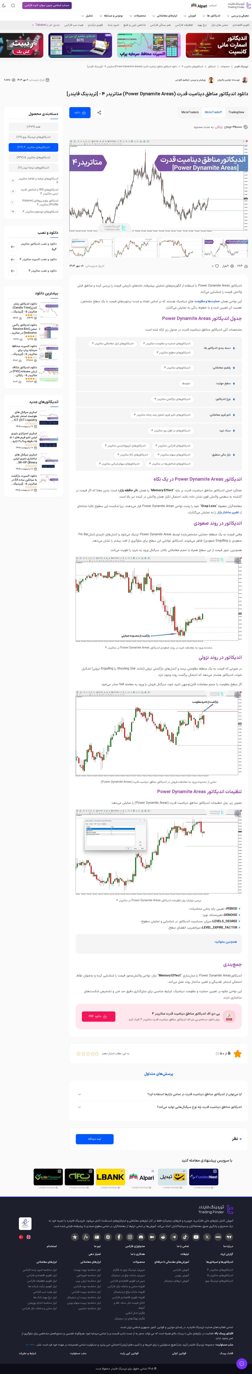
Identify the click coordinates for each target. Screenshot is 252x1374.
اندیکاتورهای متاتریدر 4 (192, 66)
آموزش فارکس (181, 1270)
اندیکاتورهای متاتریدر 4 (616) (33, 147)
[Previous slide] (246, 45)
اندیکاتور (212, 66)
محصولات (225, 66)
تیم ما (97, 1246)
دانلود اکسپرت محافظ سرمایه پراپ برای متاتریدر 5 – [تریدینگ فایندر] (24, 352)
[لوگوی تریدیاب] (238, 5)
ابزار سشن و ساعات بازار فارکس (39, 1308)
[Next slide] (6, 45)
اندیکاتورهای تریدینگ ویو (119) (33, 137)
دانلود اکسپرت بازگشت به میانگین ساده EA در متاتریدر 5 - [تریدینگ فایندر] (24, 482)
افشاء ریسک (226, 1353)
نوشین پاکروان (224, 80)
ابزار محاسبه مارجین (89, 1308)
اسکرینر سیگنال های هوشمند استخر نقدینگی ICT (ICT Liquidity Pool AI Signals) (23, 418)
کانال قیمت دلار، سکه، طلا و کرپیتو (129, 1305)
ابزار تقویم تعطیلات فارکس (42, 1281)
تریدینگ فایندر (241, 66)
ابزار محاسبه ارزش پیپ (88, 1281)
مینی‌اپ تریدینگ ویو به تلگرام (129, 1270)
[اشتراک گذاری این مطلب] (99, 112)
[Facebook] (119, 1237)
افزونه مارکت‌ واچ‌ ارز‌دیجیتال (129, 1292)
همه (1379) (33, 127)
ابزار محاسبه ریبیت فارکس (86, 1292)
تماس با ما (183, 1246)
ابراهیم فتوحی (182, 80)
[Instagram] (130, 1237)
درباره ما (228, 1246)
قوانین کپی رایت (129, 1353)
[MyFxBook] (86, 1237)
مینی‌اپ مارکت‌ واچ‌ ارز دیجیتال (128, 1275)
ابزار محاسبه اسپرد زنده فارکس (40, 1270)
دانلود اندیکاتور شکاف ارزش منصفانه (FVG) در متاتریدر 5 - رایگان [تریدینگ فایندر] (23, 373)
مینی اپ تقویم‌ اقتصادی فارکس (127, 1281)
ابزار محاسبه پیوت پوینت (87, 1270)
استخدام (52, 1246)
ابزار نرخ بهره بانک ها (45, 1297)
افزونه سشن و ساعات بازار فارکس (126, 1286)
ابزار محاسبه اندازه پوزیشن (42, 1303)
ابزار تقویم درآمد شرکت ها (42, 1286)
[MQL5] (218, 1237)
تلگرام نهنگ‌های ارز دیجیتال (130, 1319)
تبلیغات (184, 1254)
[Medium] (152, 1237)
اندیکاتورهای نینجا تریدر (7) (33, 168)
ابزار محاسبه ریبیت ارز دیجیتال (84, 1297)
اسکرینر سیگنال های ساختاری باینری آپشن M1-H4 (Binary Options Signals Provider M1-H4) (25, 463)
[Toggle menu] (241, 1363)
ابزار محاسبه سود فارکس (87, 1286)
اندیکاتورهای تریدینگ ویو (219, 1281)
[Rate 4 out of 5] (83, 1054)
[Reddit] (163, 1237)
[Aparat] (108, 1237)
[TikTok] (185, 1237)
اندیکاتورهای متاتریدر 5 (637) (33, 157)
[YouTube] (196, 1237)
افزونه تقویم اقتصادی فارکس (128, 1297)
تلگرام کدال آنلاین (135, 1313)
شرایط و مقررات (27, 1353)
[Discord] (141, 1237)
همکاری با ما (138, 1254)
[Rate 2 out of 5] (93, 1054)
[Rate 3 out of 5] (88, 1054)
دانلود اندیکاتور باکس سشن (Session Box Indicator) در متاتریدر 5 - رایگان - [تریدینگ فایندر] (24, 333)
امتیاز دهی (95, 1254)
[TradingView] (229, 1237)
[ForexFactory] (97, 1237)
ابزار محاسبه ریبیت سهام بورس (84, 1303)
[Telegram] (174, 1237)
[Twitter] (207, 1237)
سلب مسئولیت (78, 1353)
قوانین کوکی (179, 1353)
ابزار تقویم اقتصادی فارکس (42, 1275)
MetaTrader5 (190, 112)
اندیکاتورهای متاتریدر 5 (220, 1275)
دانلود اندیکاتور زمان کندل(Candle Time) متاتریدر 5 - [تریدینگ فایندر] (25, 310)
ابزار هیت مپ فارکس (45, 1292)
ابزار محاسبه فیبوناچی (89, 1275)
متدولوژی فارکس (135, 1246)
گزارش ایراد (226, 1254)
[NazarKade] (75, 1237)
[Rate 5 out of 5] (79, 1054)
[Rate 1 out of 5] (97, 1054)
